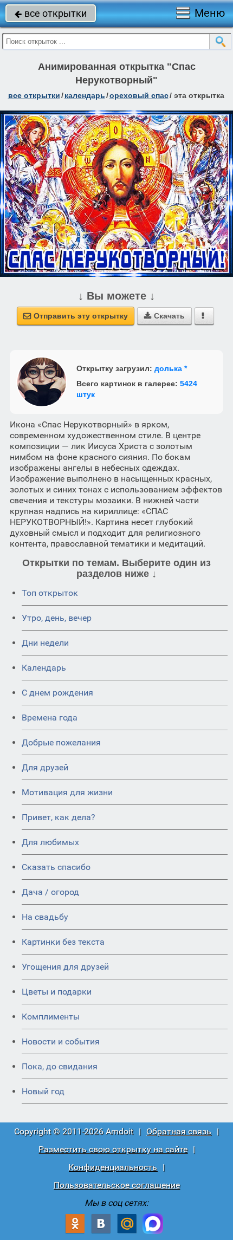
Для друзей (45, 767)
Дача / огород (50, 892)
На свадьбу (45, 917)
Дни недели (45, 643)
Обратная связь (178, 1131)
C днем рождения (57, 692)
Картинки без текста (63, 942)
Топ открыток (50, 593)
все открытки (51, 13)
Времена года (49, 717)
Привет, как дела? (58, 817)
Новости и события (61, 1041)
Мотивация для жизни (67, 792)
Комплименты (51, 1016)
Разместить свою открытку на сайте (112, 1149)
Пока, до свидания (60, 1066)
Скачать (164, 315)
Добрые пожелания (61, 742)
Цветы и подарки (57, 991)
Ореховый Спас (139, 95)
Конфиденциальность (112, 1167)
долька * (170, 368)
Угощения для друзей (65, 967)
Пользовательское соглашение (117, 1185)
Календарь (84, 95)
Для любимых (50, 842)
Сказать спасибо (56, 867)
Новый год (43, 1091)
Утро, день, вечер (57, 618)
